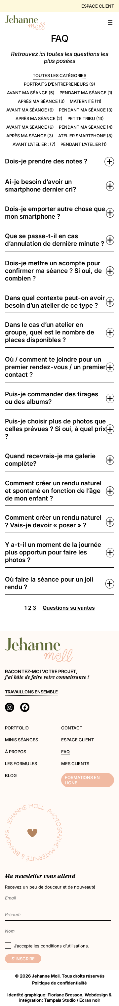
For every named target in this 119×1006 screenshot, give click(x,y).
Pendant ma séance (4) (86, 127)
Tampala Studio (60, 1000)
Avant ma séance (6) (30, 109)
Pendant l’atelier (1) (83, 144)
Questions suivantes (69, 608)
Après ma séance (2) (39, 118)
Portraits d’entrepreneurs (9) (59, 84)
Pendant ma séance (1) (86, 92)
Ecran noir (89, 1000)
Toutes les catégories (59, 75)
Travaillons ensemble (31, 691)
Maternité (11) (85, 101)
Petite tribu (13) (85, 118)
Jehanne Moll (46, 976)
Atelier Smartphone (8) (85, 135)
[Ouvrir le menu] (110, 22)
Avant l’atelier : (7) (34, 144)
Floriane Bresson (65, 994)
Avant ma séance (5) (31, 92)
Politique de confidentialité (59, 982)
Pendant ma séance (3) (86, 109)
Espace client (97, 6)
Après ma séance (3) (41, 101)
